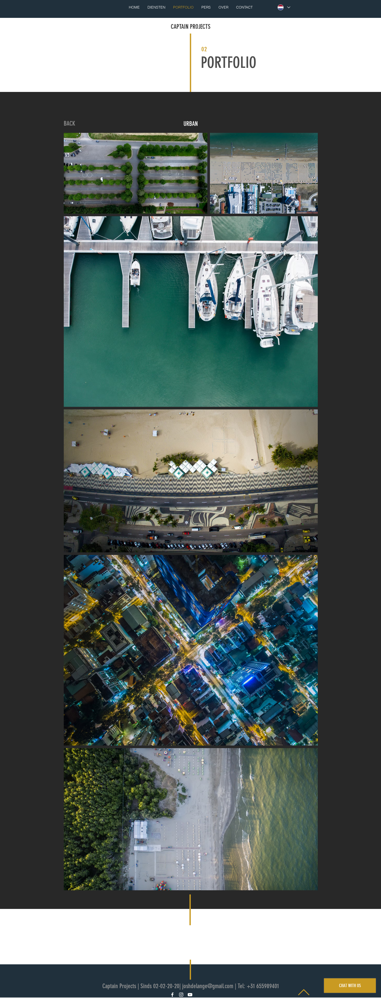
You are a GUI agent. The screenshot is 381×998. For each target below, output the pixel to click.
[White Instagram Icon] (181, 994)
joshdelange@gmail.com (207, 986)
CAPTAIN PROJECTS (190, 26)
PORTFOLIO (228, 62)
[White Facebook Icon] (172, 994)
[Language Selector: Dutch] (283, 7)
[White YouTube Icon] (190, 994)
